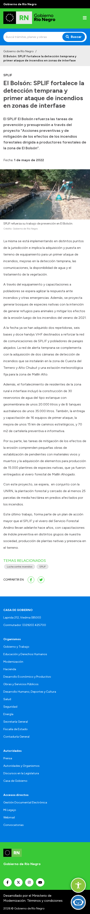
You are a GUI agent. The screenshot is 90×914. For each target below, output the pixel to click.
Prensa (7, 758)
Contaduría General (16, 736)
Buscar (76, 37)
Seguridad (10, 706)
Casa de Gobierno (15, 781)
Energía (8, 714)
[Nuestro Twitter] (18, 882)
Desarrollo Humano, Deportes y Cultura (29, 691)
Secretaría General (15, 721)
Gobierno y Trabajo (16, 646)
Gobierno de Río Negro (18, 51)
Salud (7, 699)
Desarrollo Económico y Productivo (27, 676)
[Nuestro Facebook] (7, 882)
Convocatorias (13, 825)
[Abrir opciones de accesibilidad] (78, 885)
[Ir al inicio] (30, 18)
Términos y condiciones (45, 901)
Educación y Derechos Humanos (25, 654)
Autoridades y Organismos (21, 766)
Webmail (9, 817)
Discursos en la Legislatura (21, 773)
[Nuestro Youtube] (40, 882)
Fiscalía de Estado (15, 729)
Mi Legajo (9, 810)
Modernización (13, 661)
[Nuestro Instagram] (29, 882)
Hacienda (9, 669)
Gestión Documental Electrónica (25, 802)
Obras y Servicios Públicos (21, 684)
